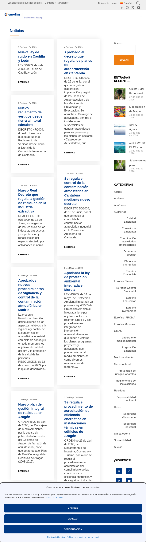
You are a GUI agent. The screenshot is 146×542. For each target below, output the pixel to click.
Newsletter (62, 3)
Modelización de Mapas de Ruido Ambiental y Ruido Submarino (137, 109)
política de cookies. (54, 497)
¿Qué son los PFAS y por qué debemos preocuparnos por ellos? (137, 145)
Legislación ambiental (129, 349)
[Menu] (139, 16)
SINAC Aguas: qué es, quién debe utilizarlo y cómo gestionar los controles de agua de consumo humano (134, 127)
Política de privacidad (76, 537)
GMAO (118, 330)
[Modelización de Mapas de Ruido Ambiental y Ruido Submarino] (119, 111)
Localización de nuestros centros (25, 3)
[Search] (138, 3)
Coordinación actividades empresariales (127, 241)
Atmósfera (120, 205)
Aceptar (73, 508)
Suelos (118, 446)
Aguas (118, 191)
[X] (132, 7)
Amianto (119, 198)
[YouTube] (138, 7)
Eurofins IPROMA (124, 317)
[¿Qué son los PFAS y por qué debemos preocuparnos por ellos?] (119, 147)
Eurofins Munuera (125, 324)
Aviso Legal (93, 537)
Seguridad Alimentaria (129, 415)
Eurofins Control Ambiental (126, 289)
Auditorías (120, 211)
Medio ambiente (123, 357)
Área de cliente (109, 3)
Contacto (49, 3)
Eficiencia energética (129, 263)
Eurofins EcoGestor (129, 299)
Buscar (118, 43)
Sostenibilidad (122, 440)
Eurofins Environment (128, 309)
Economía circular (130, 253)
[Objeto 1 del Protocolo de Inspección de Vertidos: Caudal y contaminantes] (119, 94)
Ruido (117, 407)
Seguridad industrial (129, 425)
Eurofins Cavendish (129, 273)
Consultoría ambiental (129, 230)
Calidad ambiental (130, 220)
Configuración (73, 529)
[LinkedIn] (122, 7)
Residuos (119, 390)
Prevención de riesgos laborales (125, 372)
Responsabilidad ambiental (126, 399)
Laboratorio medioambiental (126, 339)
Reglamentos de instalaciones (126, 382)
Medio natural (122, 364)
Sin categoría (122, 433)
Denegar (73, 519)
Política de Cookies (56, 537)
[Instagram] (127, 7)
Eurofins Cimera (123, 281)
